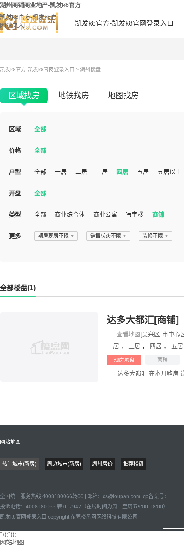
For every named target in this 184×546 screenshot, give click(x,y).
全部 (40, 129)
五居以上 (169, 171)
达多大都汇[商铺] (143, 319)
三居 (102, 171)
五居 (143, 171)
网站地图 (10, 442)
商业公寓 (105, 214)
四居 (122, 171)
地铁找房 (73, 95)
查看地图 (128, 334)
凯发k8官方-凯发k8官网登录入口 (28, 21)
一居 (61, 171)
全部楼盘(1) (18, 287)
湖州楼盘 (90, 70)
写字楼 (135, 214)
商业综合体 (70, 214)
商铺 (158, 214)
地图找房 (123, 95)
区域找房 (24, 95)
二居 (81, 171)
